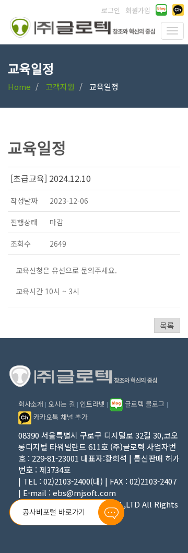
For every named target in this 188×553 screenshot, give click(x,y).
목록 (167, 325)
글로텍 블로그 (145, 404)
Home (19, 86)
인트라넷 (92, 404)
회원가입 (137, 10)
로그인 (110, 10)
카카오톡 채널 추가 (59, 417)
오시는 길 (61, 404)
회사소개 (30, 404)
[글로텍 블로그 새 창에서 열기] (161, 10)
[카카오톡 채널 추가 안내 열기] (178, 10)
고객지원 (60, 86)
